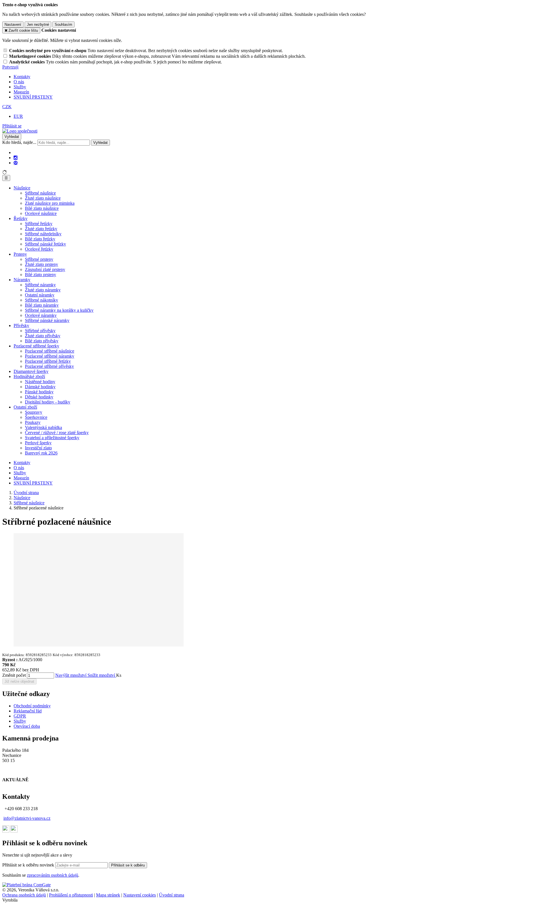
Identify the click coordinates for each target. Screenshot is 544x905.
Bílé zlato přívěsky (41, 340)
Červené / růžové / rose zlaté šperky (57, 432)
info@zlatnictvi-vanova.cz (26, 818)
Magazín (21, 91)
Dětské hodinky (39, 396)
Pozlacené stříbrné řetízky (48, 361)
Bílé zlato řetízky (40, 238)
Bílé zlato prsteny (40, 274)
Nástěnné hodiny (40, 381)
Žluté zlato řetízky (41, 228)
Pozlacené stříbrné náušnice (49, 351)
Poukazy (33, 422)
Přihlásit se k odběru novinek (28, 865)
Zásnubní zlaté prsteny (45, 269)
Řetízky (20, 218)
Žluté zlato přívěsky (42, 335)
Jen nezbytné (38, 24)
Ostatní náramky (39, 295)
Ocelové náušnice (41, 213)
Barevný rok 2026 (41, 453)
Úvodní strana (171, 895)
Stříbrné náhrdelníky (43, 233)
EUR (18, 116)
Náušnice (22, 187)
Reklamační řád (28, 710)
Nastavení (13, 24)
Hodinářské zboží (29, 376)
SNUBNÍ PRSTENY (33, 97)
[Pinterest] (16, 163)
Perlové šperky (38, 442)
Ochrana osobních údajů (24, 895)
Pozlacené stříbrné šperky (36, 345)
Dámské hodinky (40, 386)
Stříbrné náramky (40, 284)
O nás (19, 81)
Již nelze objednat (19, 681)
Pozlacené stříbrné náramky (49, 356)
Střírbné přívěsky (40, 330)
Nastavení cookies (139, 895)
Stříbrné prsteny (39, 259)
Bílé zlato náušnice (42, 208)
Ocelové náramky (41, 315)
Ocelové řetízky (39, 249)
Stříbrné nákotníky (41, 300)
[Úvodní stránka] (19, 131)
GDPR (20, 716)
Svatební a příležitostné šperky (52, 437)
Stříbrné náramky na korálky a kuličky (59, 310)
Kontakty (22, 76)
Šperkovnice (36, 417)
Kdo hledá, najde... (19, 142)
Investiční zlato (38, 447)
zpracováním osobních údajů (52, 875)
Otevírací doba (27, 726)
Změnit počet (14, 675)
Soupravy (33, 412)
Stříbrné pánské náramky (47, 320)
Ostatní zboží (25, 407)
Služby (20, 86)
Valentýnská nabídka (43, 427)
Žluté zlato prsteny (41, 264)
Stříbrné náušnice (40, 193)
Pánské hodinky (39, 391)
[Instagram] (16, 157)
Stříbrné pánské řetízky (45, 244)
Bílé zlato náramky (42, 305)
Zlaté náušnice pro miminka (50, 203)
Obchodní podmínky (32, 705)
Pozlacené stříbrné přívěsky (49, 366)
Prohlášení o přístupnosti (71, 895)
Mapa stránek (108, 895)
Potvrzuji (10, 67)
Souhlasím (63, 24)
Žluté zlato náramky (43, 289)
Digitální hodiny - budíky (47, 402)
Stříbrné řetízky (38, 223)
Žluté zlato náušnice (43, 198)
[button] (7, 106)
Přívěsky (21, 325)
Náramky (22, 279)
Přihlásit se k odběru (128, 865)
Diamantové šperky (31, 371)
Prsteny (20, 254)
